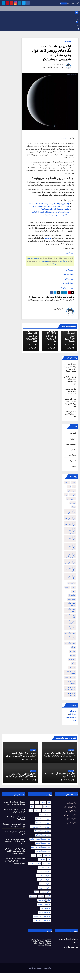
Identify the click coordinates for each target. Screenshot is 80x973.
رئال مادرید (71, 583)
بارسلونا (72, 495)
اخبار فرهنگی (69, 279)
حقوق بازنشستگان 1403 (69, 524)
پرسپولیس (72, 659)
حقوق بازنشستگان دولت (71, 577)
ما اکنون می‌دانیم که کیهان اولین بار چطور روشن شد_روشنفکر (52, 297)
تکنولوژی (68, 41)
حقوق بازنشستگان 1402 (69, 518)
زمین (73, 591)
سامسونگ (72, 595)
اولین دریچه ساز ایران (71, 947)
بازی (66, 495)
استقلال (67, 482)
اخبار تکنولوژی (71, 811)
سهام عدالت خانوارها (71, 628)
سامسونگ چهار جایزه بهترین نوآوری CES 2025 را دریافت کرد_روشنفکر (50, 331)
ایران (69, 486)
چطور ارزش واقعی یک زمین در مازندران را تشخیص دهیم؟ (49, 203)
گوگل (73, 663)
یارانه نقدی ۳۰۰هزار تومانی (70, 688)
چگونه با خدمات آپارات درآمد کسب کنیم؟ (55, 209)
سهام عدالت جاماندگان (71, 622)
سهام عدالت (71, 599)
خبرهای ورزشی (68, 274)
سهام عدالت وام (70, 643)
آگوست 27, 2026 (68, 759)
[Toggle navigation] (77, 16)
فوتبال (73, 647)
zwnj (73, 482)
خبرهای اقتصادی (68, 283)
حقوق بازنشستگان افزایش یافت (71, 531)
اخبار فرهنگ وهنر (70, 807)
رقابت (67, 587)
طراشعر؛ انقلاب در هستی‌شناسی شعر (56, 215)
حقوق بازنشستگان (71, 512)
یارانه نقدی (71, 667)
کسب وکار (72, 461)
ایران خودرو (71, 490)
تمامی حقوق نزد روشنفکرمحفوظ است (40, 968)
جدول (73, 507)
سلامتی (73, 449)
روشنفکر (64, 138)
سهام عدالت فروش (71, 638)
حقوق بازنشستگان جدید (70, 562)
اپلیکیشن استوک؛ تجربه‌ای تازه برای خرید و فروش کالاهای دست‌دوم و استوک (15, 851)
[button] (77, 19)
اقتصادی (36, 258)
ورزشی (30, 258)
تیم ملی (72, 503)
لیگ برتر (72, 651)
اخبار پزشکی (70, 270)
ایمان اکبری (57, 64)
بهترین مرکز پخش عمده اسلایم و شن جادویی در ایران (50, 206)
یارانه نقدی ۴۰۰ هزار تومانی (70, 694)
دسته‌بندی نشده (71, 444)
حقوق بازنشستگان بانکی (71, 547)
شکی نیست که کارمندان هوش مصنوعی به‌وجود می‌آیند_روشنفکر (50, 300)
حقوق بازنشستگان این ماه (70, 539)
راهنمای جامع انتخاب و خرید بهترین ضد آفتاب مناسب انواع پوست (15, 841)
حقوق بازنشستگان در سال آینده (70, 569)
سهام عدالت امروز (71, 610)
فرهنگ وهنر (63, 261)
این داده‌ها (48, 238)
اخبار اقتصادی (71, 819)
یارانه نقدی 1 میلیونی (71, 672)
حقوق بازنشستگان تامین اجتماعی (70, 555)
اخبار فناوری (70, 253)
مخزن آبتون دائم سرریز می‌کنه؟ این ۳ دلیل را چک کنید (50, 212)
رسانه (73, 587)
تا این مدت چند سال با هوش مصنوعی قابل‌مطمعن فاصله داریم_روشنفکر (31, 331)
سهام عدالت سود (69, 633)
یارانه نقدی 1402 (70, 677)
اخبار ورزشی (72, 803)
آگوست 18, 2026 (68, 780)
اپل (74, 486)
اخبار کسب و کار (70, 815)
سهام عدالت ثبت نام (70, 616)
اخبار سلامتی (72, 823)
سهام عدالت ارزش (71, 604)
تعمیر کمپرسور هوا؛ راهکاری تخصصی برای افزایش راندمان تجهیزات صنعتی (15, 860)
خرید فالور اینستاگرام (71, 939)
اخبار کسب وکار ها (67, 288)
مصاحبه (72, 655)
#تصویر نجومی (45, 67)
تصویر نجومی (71, 499)
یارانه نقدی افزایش (71, 682)
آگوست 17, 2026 (30, 780)
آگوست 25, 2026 (30, 759)
